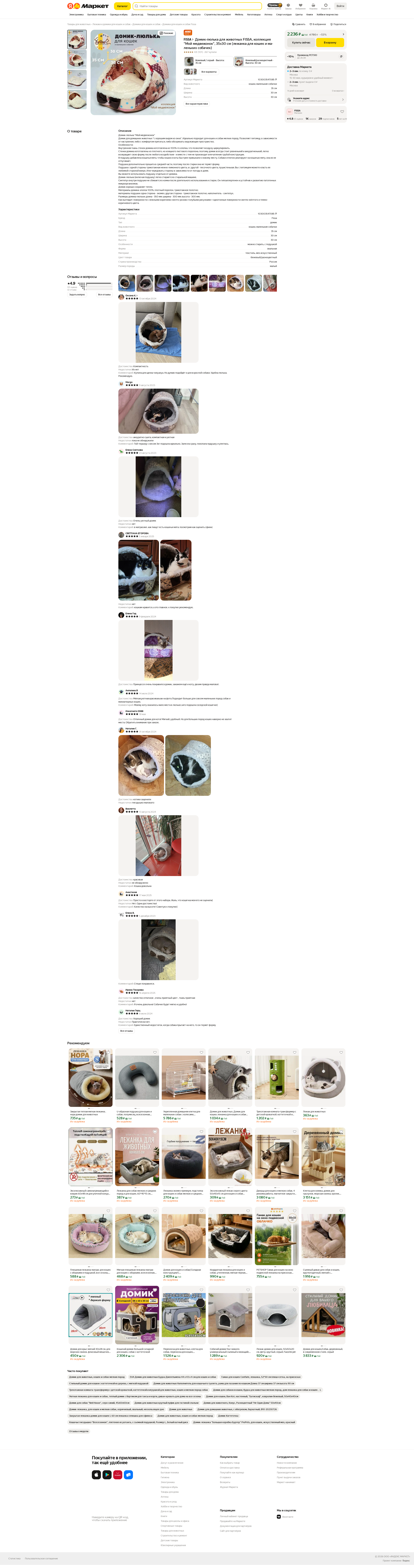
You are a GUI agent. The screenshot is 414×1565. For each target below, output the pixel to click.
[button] (188, 32)
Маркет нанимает (286, 1482)
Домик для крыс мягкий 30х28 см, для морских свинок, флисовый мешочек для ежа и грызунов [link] (90, 1350)
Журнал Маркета (229, 1487)
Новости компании (287, 1463)
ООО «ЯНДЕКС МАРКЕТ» (397, 1556)
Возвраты (225, 1482)
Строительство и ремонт (174, 1535)
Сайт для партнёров (230, 1531)
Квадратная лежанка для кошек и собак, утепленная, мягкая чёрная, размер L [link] (228, 1271)
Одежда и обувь (169, 1487)
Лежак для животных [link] (314, 1111)
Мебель (165, 1467)
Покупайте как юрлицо (232, 1472)
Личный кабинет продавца (234, 1516)
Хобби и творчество (171, 1506)
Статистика (14, 1558)
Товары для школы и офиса (175, 1521)
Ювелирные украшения (173, 1545)
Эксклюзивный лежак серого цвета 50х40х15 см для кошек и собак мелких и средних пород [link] (228, 1192)
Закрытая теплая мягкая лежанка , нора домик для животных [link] (88, 1113)
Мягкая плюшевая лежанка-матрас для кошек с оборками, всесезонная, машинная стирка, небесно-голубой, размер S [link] (136, 1271)
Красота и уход (169, 1501)
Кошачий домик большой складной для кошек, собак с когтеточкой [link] (135, 1350)
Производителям (286, 1472)
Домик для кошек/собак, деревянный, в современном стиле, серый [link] (323, 1350)
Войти (340, 6)
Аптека (164, 1496)
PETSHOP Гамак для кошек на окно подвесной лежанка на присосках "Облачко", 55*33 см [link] (274, 1271)
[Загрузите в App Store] (96, 1479)
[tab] (76, 15)
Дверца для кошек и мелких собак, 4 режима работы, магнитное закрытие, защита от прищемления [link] (276, 1192)
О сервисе (225, 1477)
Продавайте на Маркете (232, 1521)
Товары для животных (172, 1530)
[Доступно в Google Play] (107, 1479)
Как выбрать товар (230, 1463)
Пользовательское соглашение (41, 1558)
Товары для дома (170, 1492)
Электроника (167, 1482)
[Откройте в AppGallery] (117, 1479)
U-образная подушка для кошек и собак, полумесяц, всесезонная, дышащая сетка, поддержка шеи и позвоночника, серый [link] (134, 1113)
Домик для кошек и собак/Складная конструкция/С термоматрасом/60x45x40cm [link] (182, 1271)
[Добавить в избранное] (108, 1052)
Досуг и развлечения (172, 1463)
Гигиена (165, 1477)
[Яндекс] (406, 1560)
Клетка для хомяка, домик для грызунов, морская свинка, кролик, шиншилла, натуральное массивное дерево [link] (322, 1192)
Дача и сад (166, 1511)
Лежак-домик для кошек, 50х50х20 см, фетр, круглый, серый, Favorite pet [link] (276, 1350)
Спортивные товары (171, 1526)
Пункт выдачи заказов (288, 1477)
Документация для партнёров (236, 1526)
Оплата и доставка (230, 1467)
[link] (97, 1377)
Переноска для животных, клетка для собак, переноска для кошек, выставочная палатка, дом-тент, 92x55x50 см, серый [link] (183, 1350)
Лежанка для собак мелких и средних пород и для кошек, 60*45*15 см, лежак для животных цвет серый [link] (136, 1192)
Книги (164, 1516)
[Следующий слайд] (171, 72)
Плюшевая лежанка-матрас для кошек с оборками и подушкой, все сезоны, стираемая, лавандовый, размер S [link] (90, 1271)
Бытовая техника (170, 1472)
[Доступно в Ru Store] (128, 1479)
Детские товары (169, 1540)
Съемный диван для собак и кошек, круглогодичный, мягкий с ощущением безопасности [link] (321, 1271)
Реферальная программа (290, 1467)
